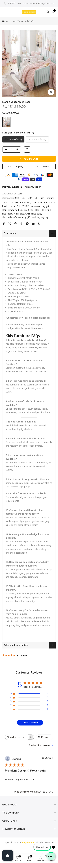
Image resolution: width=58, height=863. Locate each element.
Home (5, 21)
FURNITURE (33, 197)
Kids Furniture (47, 197)
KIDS (30, 209)
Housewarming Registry (14, 209)
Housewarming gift (39, 206)
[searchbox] (16, 737)
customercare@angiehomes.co (40, 3)
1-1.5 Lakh (13, 202)
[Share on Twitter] (9, 223)
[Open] (7, 855)
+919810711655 (14, 3)
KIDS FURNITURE (43, 209)
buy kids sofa (8, 206)
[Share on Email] (33, 223)
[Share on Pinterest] (15, 223)
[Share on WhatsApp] (39, 223)
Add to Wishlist (42, 166)
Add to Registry (15, 166)
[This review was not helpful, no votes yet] (50, 791)
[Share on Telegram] (27, 223)
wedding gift (24, 217)
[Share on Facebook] (3, 223)
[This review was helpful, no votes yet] (44, 791)
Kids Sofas (19, 213)
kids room (7, 213)
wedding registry (40, 217)
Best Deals (20, 197)
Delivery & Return (12, 186)
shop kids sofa (9, 217)
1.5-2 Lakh (25, 202)
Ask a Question (33, 186)
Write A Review (30, 722)
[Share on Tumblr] (21, 223)
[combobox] (41, 745)
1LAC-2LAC (37, 202)
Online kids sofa (33, 213)
